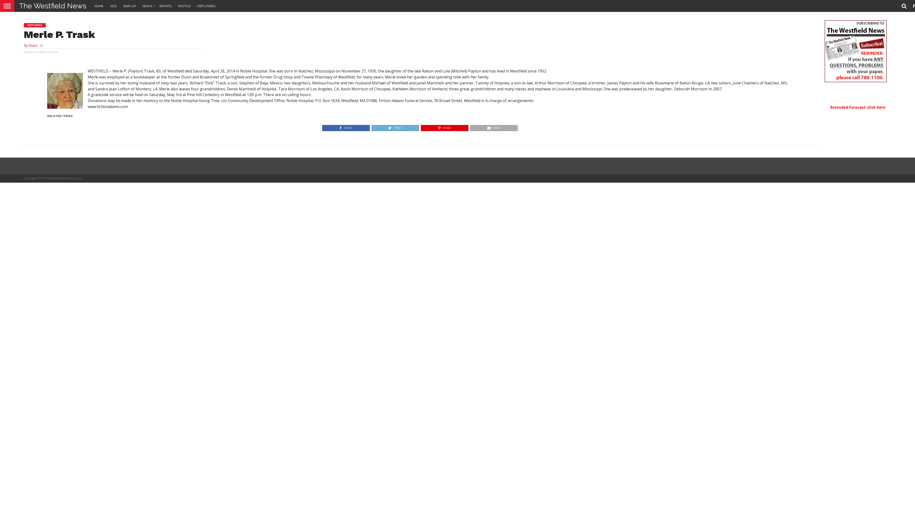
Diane (33, 45)
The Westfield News (52, 6)
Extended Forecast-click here (857, 107)
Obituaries (206, 6)
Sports (165, 6)
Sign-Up (129, 6)
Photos (184, 6)
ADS (113, 6)
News (147, 6)
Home (98, 6)
